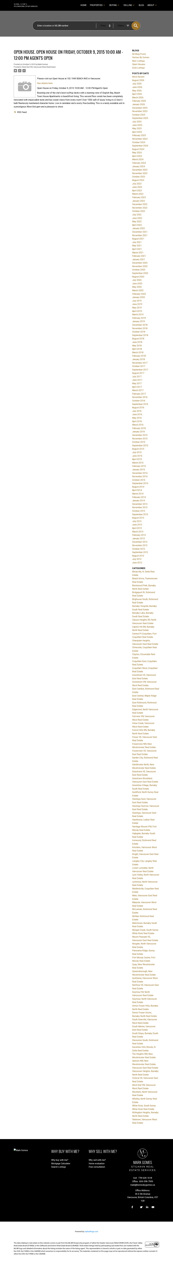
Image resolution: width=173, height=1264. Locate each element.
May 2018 (137, 345)
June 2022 (137, 218)
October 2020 (138, 269)
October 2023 (138, 176)
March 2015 (137, 462)
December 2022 (139, 204)
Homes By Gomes (140, 57)
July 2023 (137, 183)
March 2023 (137, 194)
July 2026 (137, 83)
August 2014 (138, 487)
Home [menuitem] (83, 5)
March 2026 (137, 97)
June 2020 (137, 283)
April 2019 (137, 311)
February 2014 (139, 497)
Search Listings (58, 1167)
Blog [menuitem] (141, 5)
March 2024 (137, 159)
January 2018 (138, 359)
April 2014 (137, 490)
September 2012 (140, 552)
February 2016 (139, 428)
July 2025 (137, 121)
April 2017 (137, 387)
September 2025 (140, 118)
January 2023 (138, 201)
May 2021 (137, 245)
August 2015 (138, 449)
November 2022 (139, 207)
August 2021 (138, 238)
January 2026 (138, 104)
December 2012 (139, 542)
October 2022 (138, 211)
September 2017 (140, 369)
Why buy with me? (59, 1160)
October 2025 (138, 114)
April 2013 (137, 528)
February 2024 (139, 163)
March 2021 (137, 252)
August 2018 (138, 338)
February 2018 (139, 356)
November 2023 (139, 173)
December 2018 (139, 325)
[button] (132, 1207)
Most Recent (138, 77)
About (150, 5)
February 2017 (139, 394)
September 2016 (140, 404)
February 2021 (139, 256)
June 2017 (137, 380)
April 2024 (137, 156)
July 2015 (137, 452)
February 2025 (139, 135)
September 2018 (140, 335)
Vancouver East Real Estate (145, 1068)
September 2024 (140, 145)
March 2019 (137, 314)
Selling (128, 5)
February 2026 (139, 101)
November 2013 (139, 507)
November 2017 (139, 363)
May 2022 (137, 221)
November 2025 (139, 111)
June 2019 (137, 304)
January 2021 (138, 259)
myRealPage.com (91, 1231)
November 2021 (139, 235)
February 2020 (139, 294)
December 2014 (139, 473)
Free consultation (97, 1167)
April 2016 (137, 421)
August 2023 (138, 180)
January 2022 (138, 228)
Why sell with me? (97, 1160)
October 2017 (138, 366)
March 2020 (137, 290)
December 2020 (139, 263)
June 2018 (137, 342)
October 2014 (138, 480)
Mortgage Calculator (60, 1163)
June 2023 (137, 187)
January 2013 (138, 538)
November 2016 (139, 397)
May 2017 (137, 383)
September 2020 (140, 273)
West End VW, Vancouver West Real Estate (39, 67)
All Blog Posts (139, 54)
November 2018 (139, 328)
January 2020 (138, 297)
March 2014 (137, 493)
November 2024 (139, 139)
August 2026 (138, 80)
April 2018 (137, 349)
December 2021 (139, 232)
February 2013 (139, 535)
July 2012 (137, 559)
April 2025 (137, 132)
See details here (45, 83)
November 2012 (139, 545)
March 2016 (137, 424)
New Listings (138, 61)
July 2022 (137, 214)
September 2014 (140, 483)
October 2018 (138, 331)
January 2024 (138, 166)
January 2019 (138, 321)
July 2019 (137, 301)
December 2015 (139, 435)
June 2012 (137, 562)
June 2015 (137, 456)
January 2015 (138, 469)
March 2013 (137, 531)
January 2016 (138, 431)
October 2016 (138, 400)
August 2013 (138, 518)
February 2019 (139, 318)
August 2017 (138, 373)
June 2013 (137, 524)
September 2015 (140, 445)
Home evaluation (96, 1163)
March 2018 (137, 352)
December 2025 (139, 108)
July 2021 (137, 242)
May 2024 (137, 152)
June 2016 (137, 414)
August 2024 (138, 149)
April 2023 (137, 190)
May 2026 (137, 90)
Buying (113, 5)
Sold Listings (138, 67)
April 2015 (137, 459)
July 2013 (137, 521)
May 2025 (137, 128)
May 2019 (137, 307)
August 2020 (138, 276)
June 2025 (137, 125)
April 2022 (137, 225)
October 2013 (138, 511)
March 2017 (137, 390)
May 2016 (137, 418)
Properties (96, 5)
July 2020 (137, 280)
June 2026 (137, 87)
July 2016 (137, 411)
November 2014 (139, 476)
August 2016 (138, 407)
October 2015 (138, 442)
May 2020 (137, 287)
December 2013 (139, 504)
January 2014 (138, 500)
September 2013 (140, 514)
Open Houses (138, 64)
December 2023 (139, 170)
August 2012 (138, 555)
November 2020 (139, 266)
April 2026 (137, 94)
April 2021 (137, 249)
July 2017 (137, 376)
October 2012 (138, 549)
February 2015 (139, 466)
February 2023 (139, 197)
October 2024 (138, 142)
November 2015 (139, 438)
